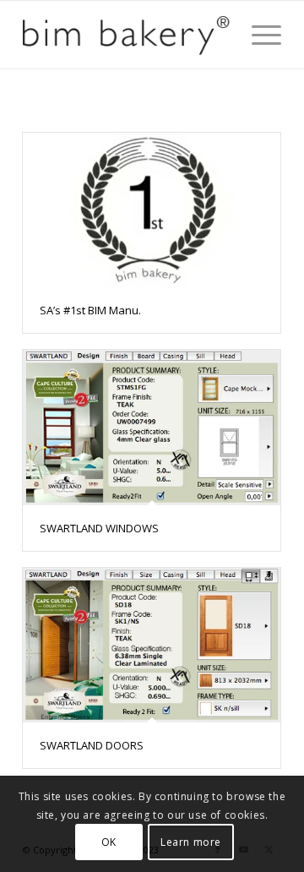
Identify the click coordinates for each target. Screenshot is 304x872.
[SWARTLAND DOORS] (151, 645)
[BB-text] (126, 34)
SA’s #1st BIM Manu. (90, 310)
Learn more (190, 842)
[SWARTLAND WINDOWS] (151, 427)
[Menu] (258, 34)
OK (109, 842)
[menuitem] (258, 34)
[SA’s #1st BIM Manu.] (151, 210)
